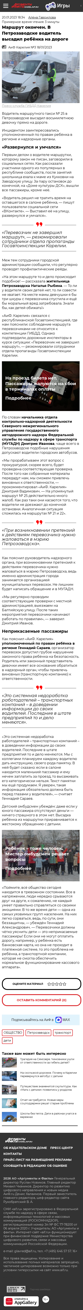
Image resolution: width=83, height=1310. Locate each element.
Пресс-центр (61, 1148)
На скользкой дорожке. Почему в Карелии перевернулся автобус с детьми (48, 1074)
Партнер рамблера (40, 1289)
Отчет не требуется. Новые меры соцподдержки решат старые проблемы (47, 1101)
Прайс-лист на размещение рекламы (37, 1160)
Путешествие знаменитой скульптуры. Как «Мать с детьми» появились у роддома (48, 1088)
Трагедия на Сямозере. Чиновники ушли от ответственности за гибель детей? (47, 1061)
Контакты (12, 1154)
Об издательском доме (25, 1148)
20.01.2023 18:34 (13, 17)
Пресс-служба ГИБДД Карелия (26, 106)
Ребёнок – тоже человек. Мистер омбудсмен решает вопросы (37, 854)
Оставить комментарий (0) (41, 1000)
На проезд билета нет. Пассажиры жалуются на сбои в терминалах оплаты (40, 384)
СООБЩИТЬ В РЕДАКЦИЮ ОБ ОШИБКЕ (35, 1166)
